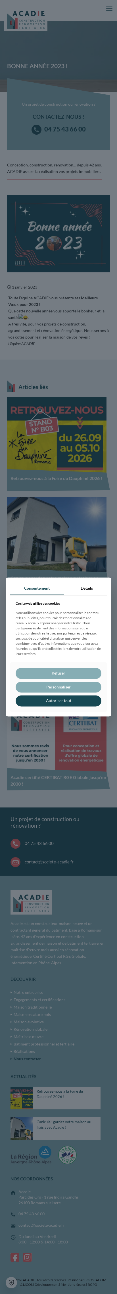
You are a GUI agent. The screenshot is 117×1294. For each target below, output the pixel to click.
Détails (87, 588)
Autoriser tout (58, 700)
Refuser (58, 673)
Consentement (37, 588)
